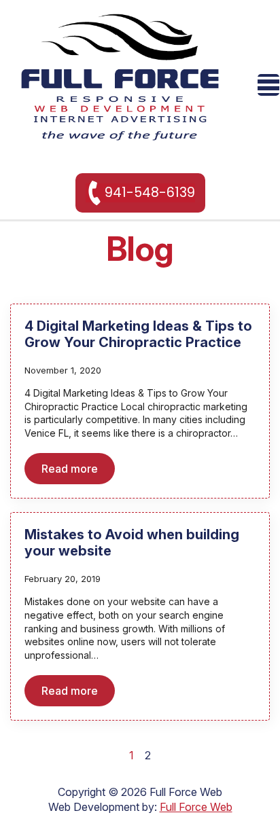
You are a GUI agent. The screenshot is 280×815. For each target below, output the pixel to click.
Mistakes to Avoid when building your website (131, 542)
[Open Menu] (268, 85)
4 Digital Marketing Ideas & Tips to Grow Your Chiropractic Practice (138, 334)
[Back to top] (246, 781)
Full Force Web (196, 807)
